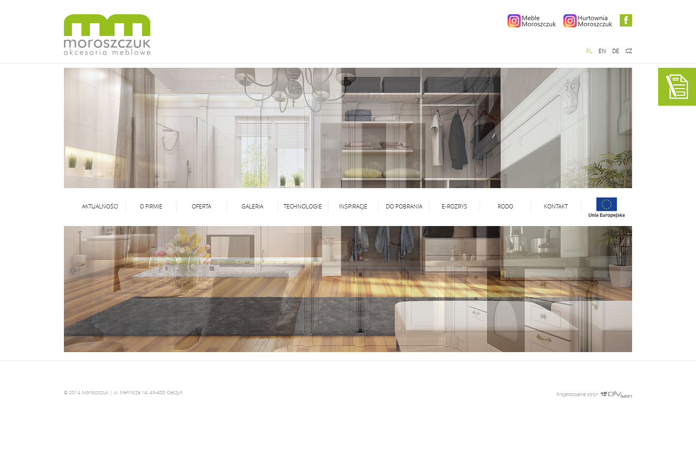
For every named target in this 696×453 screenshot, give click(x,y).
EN (602, 50)
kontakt (556, 206)
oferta (201, 206)
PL (589, 50)
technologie (303, 206)
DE (615, 50)
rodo (505, 206)
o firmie (151, 206)
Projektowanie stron (577, 394)
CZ (628, 50)
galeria (252, 206)
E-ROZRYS (454, 206)
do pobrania (404, 206)
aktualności (100, 206)
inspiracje (353, 206)
